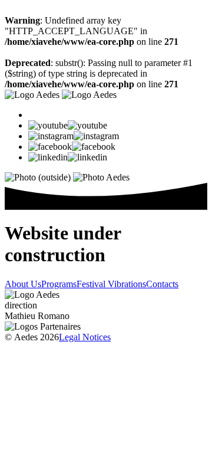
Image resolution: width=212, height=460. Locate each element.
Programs (59, 284)
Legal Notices (85, 337)
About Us (23, 284)
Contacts (162, 284)
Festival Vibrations (111, 284)
